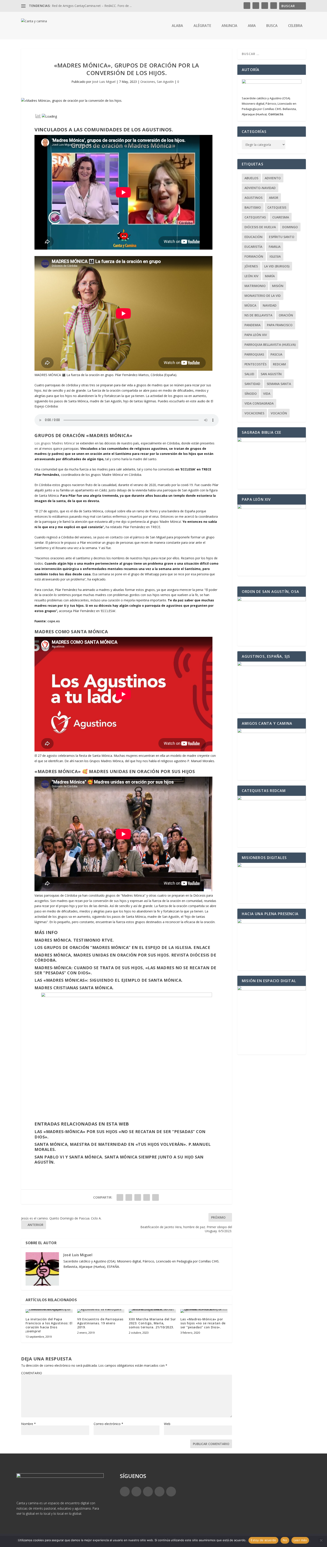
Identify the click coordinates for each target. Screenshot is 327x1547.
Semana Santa (279, 384)
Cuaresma (280, 217)
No (285, 1540)
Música (250, 305)
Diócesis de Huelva (260, 227)
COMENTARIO (31, 1373)
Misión (277, 286)
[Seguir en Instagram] (148, 1491)
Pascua (276, 354)
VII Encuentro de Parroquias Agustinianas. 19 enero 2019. (100, 1323)
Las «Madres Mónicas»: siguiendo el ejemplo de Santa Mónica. (108, 980)
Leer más (300, 1540)
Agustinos (253, 197)
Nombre (28, 1424)
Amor (273, 197)
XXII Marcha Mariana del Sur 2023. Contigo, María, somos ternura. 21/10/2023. (152, 1323)
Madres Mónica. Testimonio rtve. (74, 940)
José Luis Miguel (103, 81)
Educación (253, 237)
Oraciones (147, 81)
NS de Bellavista (258, 315)
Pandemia (252, 325)
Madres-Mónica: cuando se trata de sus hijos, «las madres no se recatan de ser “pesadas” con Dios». (125, 970)
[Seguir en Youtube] (171, 1491)
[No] (321, 1540)
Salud (249, 374)
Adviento (273, 178)
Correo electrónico (108, 1424)
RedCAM (279, 364)
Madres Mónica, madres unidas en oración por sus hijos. (102, 955)
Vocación (279, 413)
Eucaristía (253, 246)
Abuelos (251, 178)
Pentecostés (255, 364)
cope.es (53, 621)
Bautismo (252, 207)
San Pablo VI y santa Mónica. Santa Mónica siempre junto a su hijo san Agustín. (119, 1159)
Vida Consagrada (259, 403)
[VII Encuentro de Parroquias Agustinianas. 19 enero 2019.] (100, 1311)
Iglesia (275, 256)
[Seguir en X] (136, 1491)
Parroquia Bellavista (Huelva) (270, 344)
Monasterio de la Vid (262, 295)
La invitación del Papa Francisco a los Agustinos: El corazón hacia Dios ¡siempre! (49, 1325)
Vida (266, 393)
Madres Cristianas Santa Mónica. (74, 987)
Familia (275, 246)
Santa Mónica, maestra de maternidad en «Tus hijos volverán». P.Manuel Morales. (122, 1147)
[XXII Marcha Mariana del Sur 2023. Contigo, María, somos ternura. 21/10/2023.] (152, 1311)
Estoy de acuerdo (263, 1540)
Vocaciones (254, 413)
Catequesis (276, 207)
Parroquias (254, 354)
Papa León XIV (255, 335)
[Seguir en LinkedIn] (159, 1491)
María (270, 276)
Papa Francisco (280, 325)
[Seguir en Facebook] (125, 1491)
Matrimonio (255, 286)
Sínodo (250, 393)
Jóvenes (251, 266)
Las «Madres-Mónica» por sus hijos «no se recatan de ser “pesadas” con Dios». (120, 1134)
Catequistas (255, 217)
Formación (253, 256)
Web (167, 1424)
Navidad (270, 305)
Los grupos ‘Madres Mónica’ (55, 443)
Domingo (290, 227)
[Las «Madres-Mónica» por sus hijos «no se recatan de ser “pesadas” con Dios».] (204, 1311)
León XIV (251, 276)
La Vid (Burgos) (276, 266)
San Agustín (165, 81)
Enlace (202, 947)
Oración (286, 315)
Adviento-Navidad (260, 188)
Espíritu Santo (281, 237)
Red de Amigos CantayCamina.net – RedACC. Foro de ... (92, 6)
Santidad (252, 384)
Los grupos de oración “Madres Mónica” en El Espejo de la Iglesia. (113, 947)
